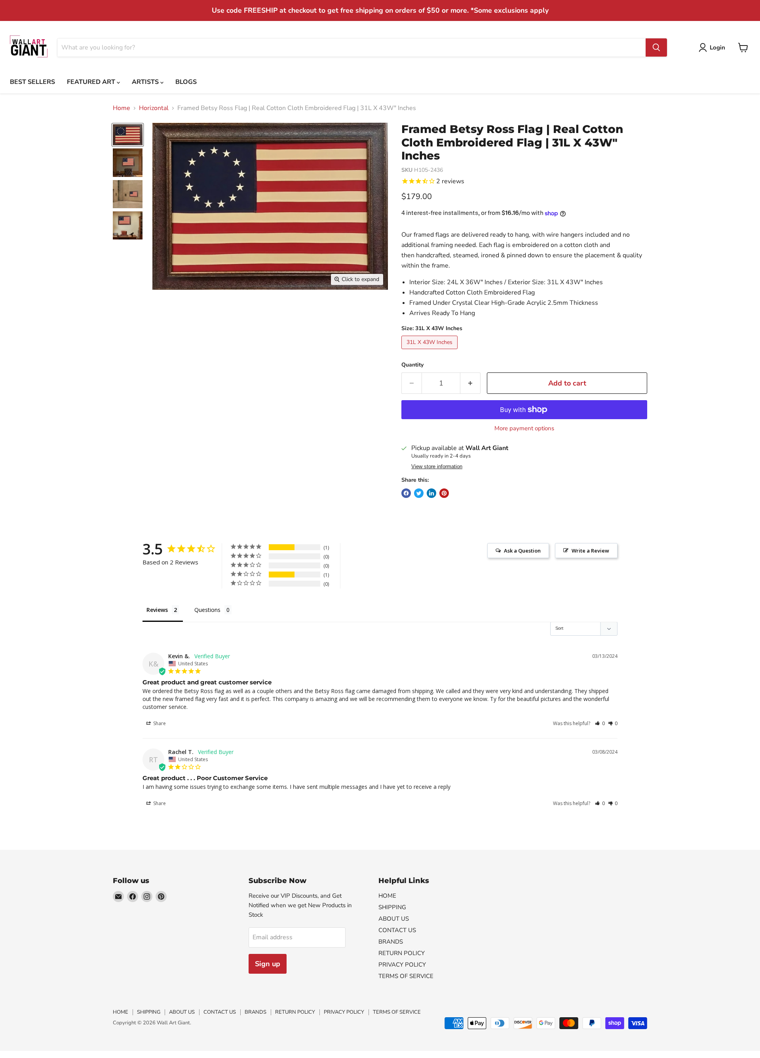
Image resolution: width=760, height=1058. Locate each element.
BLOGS (186, 82)
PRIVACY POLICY (402, 965)
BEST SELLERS (32, 82)
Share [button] (159, 723)
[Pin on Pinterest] (444, 493)
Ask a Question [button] (522, 550)
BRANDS (390, 942)
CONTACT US (397, 930)
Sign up (267, 964)
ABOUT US (393, 919)
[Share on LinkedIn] (431, 493)
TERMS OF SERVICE (405, 976)
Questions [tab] (207, 610)
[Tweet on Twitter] (419, 493)
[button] (599, 723)
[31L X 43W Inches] (430, 351)
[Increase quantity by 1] (470, 383)
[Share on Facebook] (406, 493)
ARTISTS (146, 82)
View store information (436, 466)
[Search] (656, 47)
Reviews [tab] (157, 610)
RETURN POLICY (401, 953)
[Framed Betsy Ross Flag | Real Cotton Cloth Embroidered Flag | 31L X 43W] (127, 134)
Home (121, 108)
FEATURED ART (92, 82)
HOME (387, 896)
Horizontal (154, 108)
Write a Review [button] (590, 550)
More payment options (524, 428)
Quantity (412, 365)
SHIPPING (392, 907)
